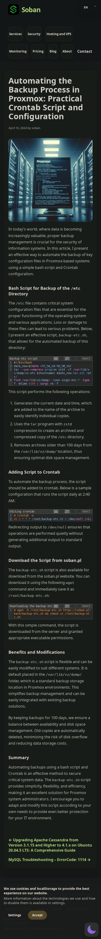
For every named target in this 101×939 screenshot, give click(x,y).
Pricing (38, 51)
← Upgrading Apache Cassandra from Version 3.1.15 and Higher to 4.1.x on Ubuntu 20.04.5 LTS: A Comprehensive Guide (50, 845)
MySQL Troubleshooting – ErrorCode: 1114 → (49, 859)
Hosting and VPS (59, 34)
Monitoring (18, 51)
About (67, 51)
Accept (37, 915)
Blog (53, 51)
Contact (84, 51)
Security (34, 34)
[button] (92, 930)
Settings (14, 915)
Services (15, 34)
